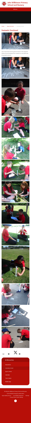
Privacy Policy (13, 397)
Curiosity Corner (20, 26)
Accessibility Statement (18, 395)
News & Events (10, 26)
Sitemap (27, 395)
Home (3, 26)
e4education (21, 393)
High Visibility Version (6, 395)
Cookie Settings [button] (19, 397)
